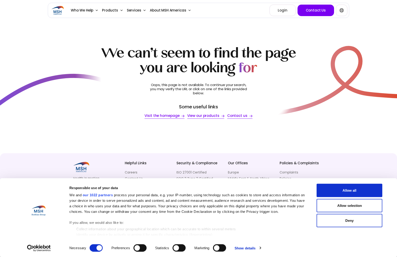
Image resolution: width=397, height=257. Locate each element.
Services (134, 10)
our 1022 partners (98, 195)
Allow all (349, 190)
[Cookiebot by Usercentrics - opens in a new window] (39, 248)
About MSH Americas (168, 10)
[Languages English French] (341, 10)
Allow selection (349, 205)
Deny (349, 220)
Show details (245, 248)
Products (110, 10)
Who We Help (82, 10)
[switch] (140, 247)
